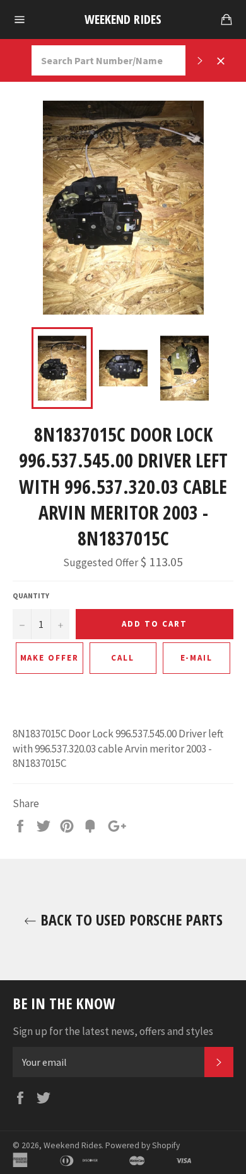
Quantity (31, 595)
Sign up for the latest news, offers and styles (113, 1031)
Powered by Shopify (142, 1145)
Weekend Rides (123, 19)
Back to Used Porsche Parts (130, 919)
